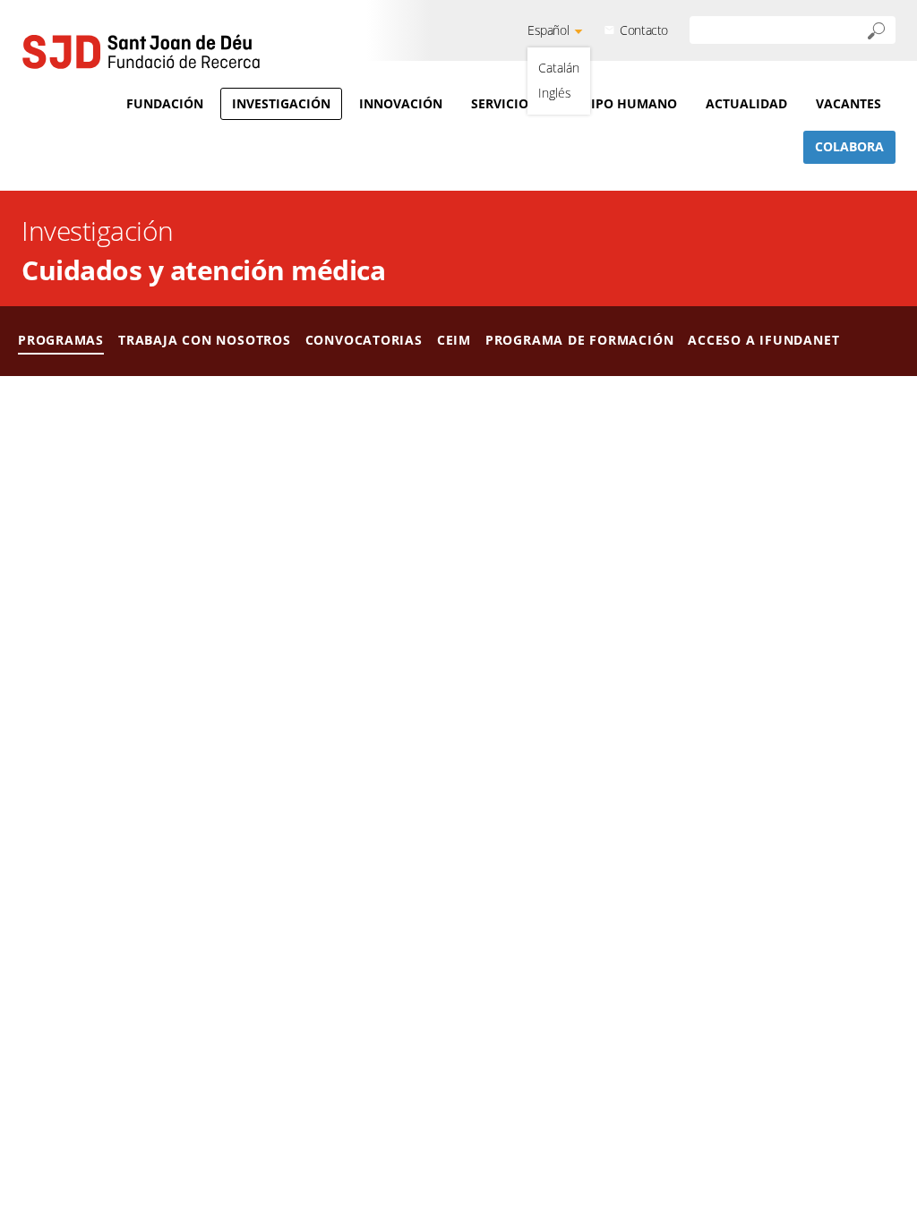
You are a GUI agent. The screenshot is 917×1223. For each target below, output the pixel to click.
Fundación (164, 103)
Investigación (281, 103)
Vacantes (848, 103)
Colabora (849, 146)
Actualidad (746, 103)
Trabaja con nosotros (204, 339)
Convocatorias (364, 339)
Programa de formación (579, 339)
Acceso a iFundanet (763, 339)
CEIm (454, 339)
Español (548, 29)
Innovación (400, 103)
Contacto (644, 29)
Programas (61, 339)
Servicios (503, 103)
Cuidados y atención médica (203, 270)
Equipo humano (620, 103)
